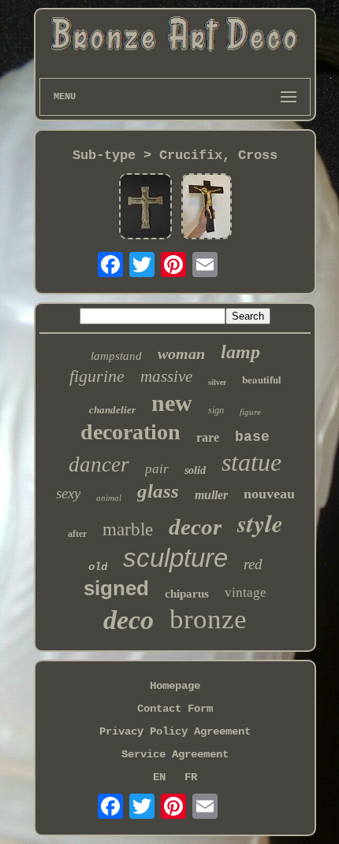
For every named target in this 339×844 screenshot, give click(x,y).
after (77, 533)
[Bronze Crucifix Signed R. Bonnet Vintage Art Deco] (145, 208)
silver (217, 382)
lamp (240, 352)
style (260, 522)
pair (157, 468)
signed (116, 588)
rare (207, 437)
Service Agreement (175, 754)
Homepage (175, 685)
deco (128, 620)
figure (250, 411)
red (253, 564)
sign (216, 410)
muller (211, 495)
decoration (130, 432)
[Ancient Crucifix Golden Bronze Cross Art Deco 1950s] (206, 208)
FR (190, 777)
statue (251, 462)
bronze (208, 619)
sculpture (175, 557)
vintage (245, 592)
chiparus (187, 593)
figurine (97, 376)
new (171, 403)
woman (181, 353)
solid (195, 470)
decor (195, 526)
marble (127, 529)
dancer (99, 464)
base (252, 437)
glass (158, 491)
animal (108, 497)
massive (166, 376)
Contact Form (175, 708)
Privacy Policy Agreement (175, 731)
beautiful (261, 379)
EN (159, 777)
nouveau (269, 494)
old (97, 567)
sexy (68, 493)
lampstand (116, 356)
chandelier (112, 410)
